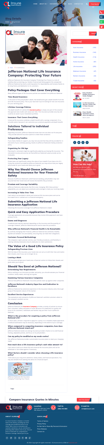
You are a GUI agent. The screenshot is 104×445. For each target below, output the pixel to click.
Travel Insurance (84, 81)
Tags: (12, 388)
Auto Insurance (84, 47)
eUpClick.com (73, 443)
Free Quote (95, 4)
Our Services (54, 4)
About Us (43, 4)
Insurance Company (30, 306)
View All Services (78, 175)
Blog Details (16, 22)
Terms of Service (42, 421)
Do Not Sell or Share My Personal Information (52, 426)
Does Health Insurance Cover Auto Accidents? (88, 113)
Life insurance (84, 66)
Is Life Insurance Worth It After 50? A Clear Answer (89, 104)
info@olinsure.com (87, 409)
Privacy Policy (41, 424)
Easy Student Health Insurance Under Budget (89, 94)
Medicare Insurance (84, 71)
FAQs (64, 4)
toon (11, 67)
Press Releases (42, 429)
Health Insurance (84, 57)
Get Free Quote (84, 400)
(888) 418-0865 (62, 409)
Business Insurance (84, 52)
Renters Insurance (84, 76)
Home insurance (84, 62)
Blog (70, 4)
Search (93, 33)
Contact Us (78, 4)
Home (35, 4)
